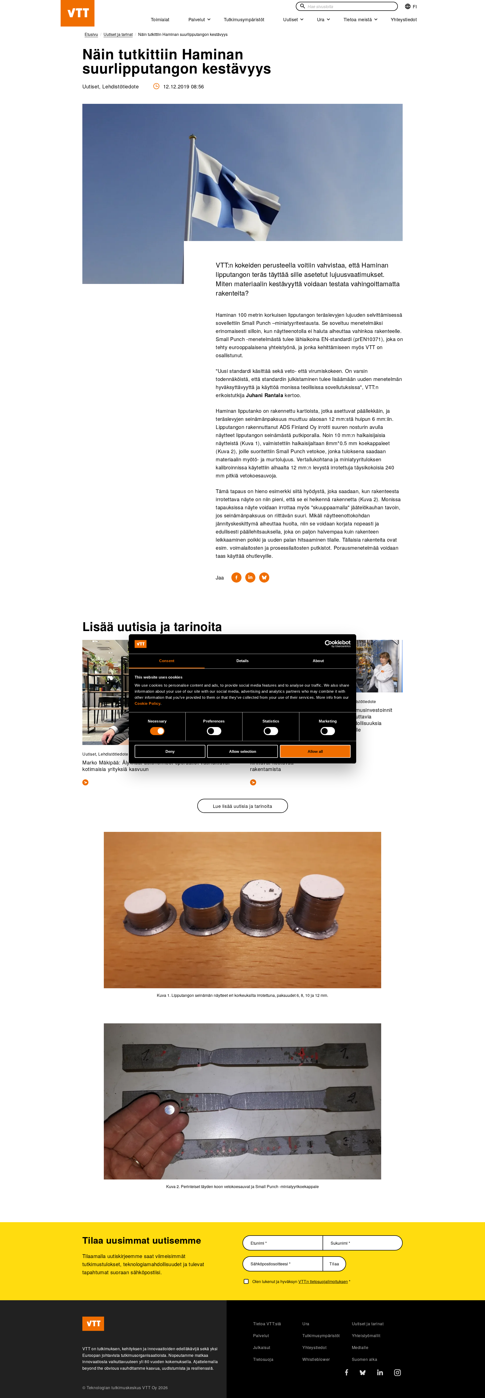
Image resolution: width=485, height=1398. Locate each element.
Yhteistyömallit (366, 1335)
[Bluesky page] (362, 1374)
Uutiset (290, 19)
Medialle (360, 1347)
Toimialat (160, 19)
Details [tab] (242, 661)
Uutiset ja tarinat (368, 1324)
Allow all (315, 751)
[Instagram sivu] (397, 1374)
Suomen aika (364, 1359)
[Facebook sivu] (346, 1373)
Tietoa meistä (358, 19)
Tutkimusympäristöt (244, 19)
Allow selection (242, 751)
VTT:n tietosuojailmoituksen (323, 1281)
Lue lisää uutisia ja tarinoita (242, 806)
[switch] (214, 731)
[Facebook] (236, 577)
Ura (321, 19)
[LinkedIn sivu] (380, 1373)
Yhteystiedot (404, 19)
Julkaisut (261, 1347)
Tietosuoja (263, 1359)
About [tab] (318, 661)
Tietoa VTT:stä (267, 1324)
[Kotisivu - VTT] (77, 13)
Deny (170, 751)
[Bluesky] (264, 577)
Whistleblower (316, 1359)
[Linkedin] (250, 577)
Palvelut (196, 19)
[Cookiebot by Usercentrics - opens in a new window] (328, 644)
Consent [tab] (166, 661)
